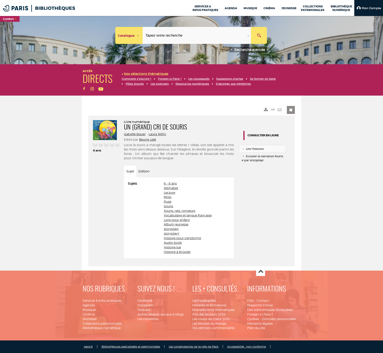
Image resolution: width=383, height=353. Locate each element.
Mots (167, 197)
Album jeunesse (176, 224)
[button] (368, 8)
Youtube (143, 310)
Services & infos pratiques (102, 301)
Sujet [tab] (130, 171)
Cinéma (89, 314)
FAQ (250, 301)
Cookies (253, 319)
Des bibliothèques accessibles (270, 310)
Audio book (173, 243)
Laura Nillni (157, 134)
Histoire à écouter (177, 252)
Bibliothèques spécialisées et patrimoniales (131, 346)
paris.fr (88, 346)
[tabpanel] (179, 217)
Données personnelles (279, 319)
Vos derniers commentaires (213, 328)
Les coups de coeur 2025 (211, 319)
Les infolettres (147, 319)
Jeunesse (90, 319)
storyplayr (171, 229)
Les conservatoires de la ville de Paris (193, 346)
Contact (263, 301)
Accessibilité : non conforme (246, 346)
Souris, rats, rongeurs (179, 211)
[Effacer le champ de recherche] (248, 35)
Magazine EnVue (260, 305)
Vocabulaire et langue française (188, 215)
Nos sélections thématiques (213, 310)
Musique (89, 310)
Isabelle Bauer (135, 134)
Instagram (145, 305)
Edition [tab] (144, 171)
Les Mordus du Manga (209, 323)
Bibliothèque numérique (102, 328)
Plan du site (256, 328)
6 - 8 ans (170, 183)
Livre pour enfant (177, 220)
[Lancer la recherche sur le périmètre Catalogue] (259, 35)
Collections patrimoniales (102, 323)
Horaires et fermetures (209, 305)
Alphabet (171, 188)
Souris (168, 206)
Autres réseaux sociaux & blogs (160, 314)
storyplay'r (171, 233)
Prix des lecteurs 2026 (209, 314)
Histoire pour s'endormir (182, 238)
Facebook (145, 301)
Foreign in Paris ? (260, 314)
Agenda (89, 305)
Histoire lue (172, 247)
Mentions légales (260, 323)
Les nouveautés (204, 301)
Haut (260, 271)
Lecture (169, 193)
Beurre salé (147, 139)
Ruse (167, 202)
